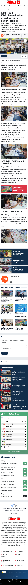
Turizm (21, 510)
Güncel (16, 6)
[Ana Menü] (1, 2)
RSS (5, 572)
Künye (15, 512)
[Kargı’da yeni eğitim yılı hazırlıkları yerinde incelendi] (21, 293)
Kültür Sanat (16, 510)
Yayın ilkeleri (14, 513)
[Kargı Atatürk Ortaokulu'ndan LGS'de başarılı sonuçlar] (21, 322)
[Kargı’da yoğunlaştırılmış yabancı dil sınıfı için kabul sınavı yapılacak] (21, 307)
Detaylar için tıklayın (14, 451)
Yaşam (20, 508)
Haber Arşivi (19, 565)
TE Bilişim (12, 278)
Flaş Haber (4, 6)
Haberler (3, 10)
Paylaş (4, 56)
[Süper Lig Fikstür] (26, 457)
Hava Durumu (20, 551)
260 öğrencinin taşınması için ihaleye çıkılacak (6, 314)
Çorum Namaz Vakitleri (5, 555)
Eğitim (9, 10)
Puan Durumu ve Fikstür (6, 561)
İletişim (11, 512)
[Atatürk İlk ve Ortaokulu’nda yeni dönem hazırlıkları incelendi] (7, 293)
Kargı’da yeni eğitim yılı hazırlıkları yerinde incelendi (20, 299)
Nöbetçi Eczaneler (7, 551)
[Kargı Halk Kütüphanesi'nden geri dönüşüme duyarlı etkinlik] (14, 46)
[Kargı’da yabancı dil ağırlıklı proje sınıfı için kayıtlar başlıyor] (7, 322)
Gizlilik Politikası (5, 512)
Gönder (4, 353)
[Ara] (25, 2)
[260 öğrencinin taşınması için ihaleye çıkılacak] (7, 307)
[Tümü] (26, 362)
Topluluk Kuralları (22, 512)
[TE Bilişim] (4, 279)
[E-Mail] (11, 281)
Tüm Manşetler (20, 560)
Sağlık (11, 510)
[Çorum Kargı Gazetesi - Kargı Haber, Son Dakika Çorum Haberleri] (13, 2)
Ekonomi (7, 510)
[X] (15, 505)
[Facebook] (12, 505)
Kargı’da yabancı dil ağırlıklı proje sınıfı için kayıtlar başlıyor (7, 328)
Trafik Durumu (19, 554)
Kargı (11, 6)
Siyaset (22, 6)
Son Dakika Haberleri (8, 565)
